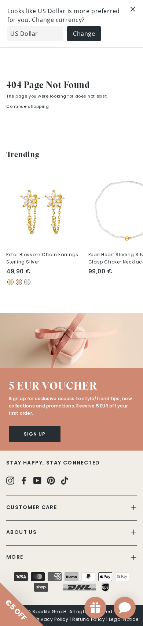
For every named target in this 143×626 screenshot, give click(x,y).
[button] (71, 340)
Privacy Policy (52, 619)
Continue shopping (27, 106)
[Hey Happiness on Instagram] (10, 480)
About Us (21, 532)
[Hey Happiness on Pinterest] (51, 480)
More (14, 557)
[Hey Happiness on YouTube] (37, 480)
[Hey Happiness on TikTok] (64, 480)
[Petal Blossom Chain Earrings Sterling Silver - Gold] (10, 282)
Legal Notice (124, 619)
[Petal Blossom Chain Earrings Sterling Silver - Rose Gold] (19, 282)
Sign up (34, 434)
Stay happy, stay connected (53, 462)
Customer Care (31, 507)
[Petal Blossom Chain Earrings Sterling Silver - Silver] (27, 282)
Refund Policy (88, 619)
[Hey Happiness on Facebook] (24, 480)
